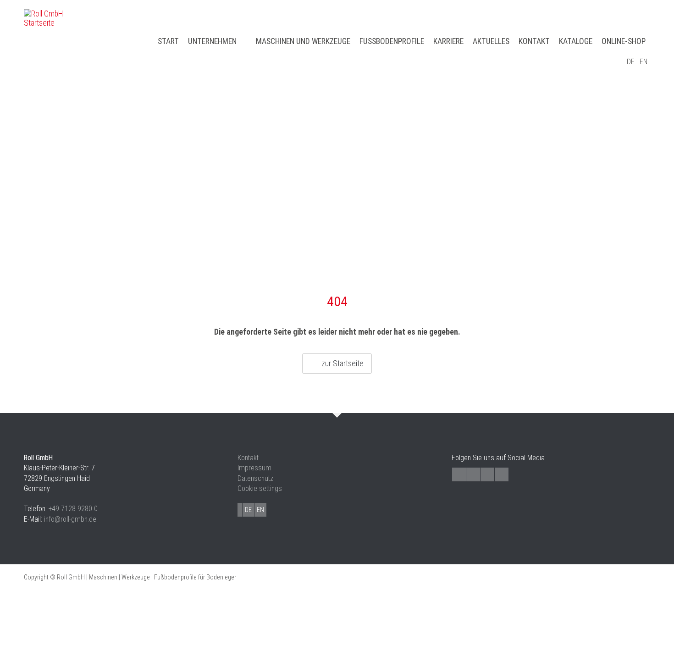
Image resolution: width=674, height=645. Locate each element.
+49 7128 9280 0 (73, 508)
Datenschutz (255, 478)
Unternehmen (212, 41)
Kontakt (534, 41)
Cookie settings (260, 488)
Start (168, 41)
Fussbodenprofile (391, 41)
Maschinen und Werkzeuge (303, 41)
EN (643, 61)
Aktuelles (491, 41)
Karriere (448, 41)
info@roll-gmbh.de (70, 519)
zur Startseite (342, 363)
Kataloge (575, 41)
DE (631, 61)
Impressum (254, 467)
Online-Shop (624, 41)
